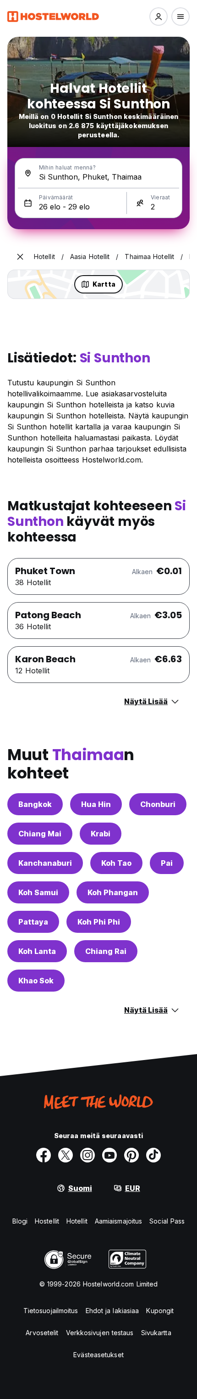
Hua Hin (96, 804)
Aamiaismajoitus (118, 1221)
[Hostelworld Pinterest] (131, 1155)
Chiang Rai (105, 951)
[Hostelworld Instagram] (87, 1155)
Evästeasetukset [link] (98, 1355)
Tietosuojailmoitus (50, 1310)
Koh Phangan (113, 892)
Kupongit (160, 1310)
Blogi (20, 1221)
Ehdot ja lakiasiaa (112, 1310)
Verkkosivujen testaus (100, 1333)
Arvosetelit (42, 1333)
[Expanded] (20, 257)
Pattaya (33, 921)
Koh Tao (116, 863)
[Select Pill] (158, 16)
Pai (167, 863)
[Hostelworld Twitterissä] (65, 1155)
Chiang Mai (39, 833)
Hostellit (47, 1221)
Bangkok (35, 804)
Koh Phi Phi (98, 921)
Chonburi (157, 804)
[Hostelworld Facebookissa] (43, 1155)
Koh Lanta (37, 951)
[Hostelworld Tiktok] (153, 1155)
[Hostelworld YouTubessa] (109, 1155)
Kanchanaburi (45, 863)
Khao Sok (36, 980)
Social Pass (167, 1221)
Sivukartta (156, 1333)
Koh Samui (38, 892)
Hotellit (77, 1221)
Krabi (100, 833)
